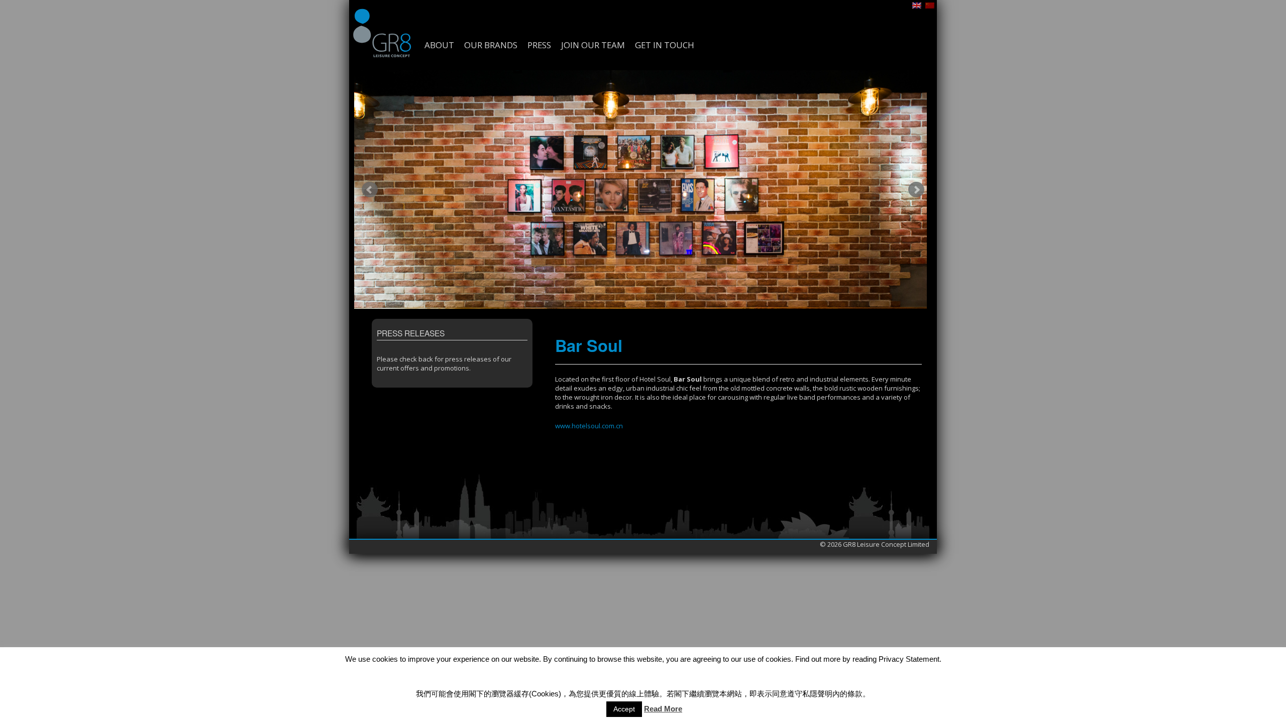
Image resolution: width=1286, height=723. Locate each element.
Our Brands (490, 45)
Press (539, 45)
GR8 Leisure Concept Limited (381, 32)
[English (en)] (916, 4)
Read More (663, 708)
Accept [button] (624, 709)
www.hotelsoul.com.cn (589, 425)
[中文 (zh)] (929, 4)
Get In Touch (664, 45)
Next (916, 190)
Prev (370, 190)
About (439, 45)
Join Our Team (593, 45)
